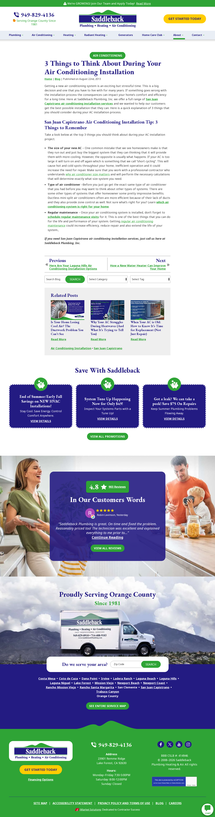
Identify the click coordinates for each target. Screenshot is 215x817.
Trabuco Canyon (107, 691)
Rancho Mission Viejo (61, 687)
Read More (143, 3)
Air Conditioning (107, 55)
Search (75, 279)
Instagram (188, 744)
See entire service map (107, 706)
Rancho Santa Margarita (97, 687)
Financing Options (40, 779)
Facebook (160, 744)
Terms (193, 785)
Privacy (189, 785)
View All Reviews (107, 548)
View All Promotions (107, 436)
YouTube (179, 744)
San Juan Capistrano (108, 348)
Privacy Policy (165, 783)
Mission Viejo (104, 683)
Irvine (105, 678)
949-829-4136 (37, 14)
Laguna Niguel (60, 683)
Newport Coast (154, 683)
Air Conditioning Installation (71, 348)
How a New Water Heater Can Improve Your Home (138, 267)
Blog (57, 79)
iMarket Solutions (90, 809)
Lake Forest (82, 683)
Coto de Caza (68, 678)
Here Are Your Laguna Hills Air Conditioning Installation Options (73, 267)
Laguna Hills (168, 678)
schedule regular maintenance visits (73, 217)
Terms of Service (176, 783)
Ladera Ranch (122, 678)
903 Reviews (117, 486)
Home (48, 79)
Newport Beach (128, 683)
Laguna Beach (146, 678)
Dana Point (89, 678)
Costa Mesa (46, 678)
